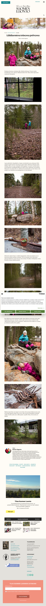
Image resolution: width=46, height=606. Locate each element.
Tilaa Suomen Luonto (15, 545)
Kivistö (21, 464)
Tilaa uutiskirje (14, 550)
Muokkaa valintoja (22, 311)
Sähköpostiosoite (8, 586)
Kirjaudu (37, 1)
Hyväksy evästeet (37, 311)
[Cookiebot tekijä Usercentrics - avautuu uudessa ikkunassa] (40, 294)
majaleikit (12, 465)
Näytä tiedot (40, 308)
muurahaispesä (26, 465)
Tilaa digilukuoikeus (15, 547)
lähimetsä (33, 464)
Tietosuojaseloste (30, 567)
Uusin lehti (13, 544)
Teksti (14, 448)
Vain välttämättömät (8, 311)
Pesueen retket (9, 32)
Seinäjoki (33, 465)
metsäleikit (18, 465)
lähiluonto (27, 464)
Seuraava (37, 519)
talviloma (22, 467)
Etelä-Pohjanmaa (13, 464)
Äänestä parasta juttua (15, 548)
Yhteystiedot (29, 558)
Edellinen (9, 519)
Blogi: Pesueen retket (16, 528)
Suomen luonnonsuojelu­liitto (15, 559)
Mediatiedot (29, 565)
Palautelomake (30, 556)
